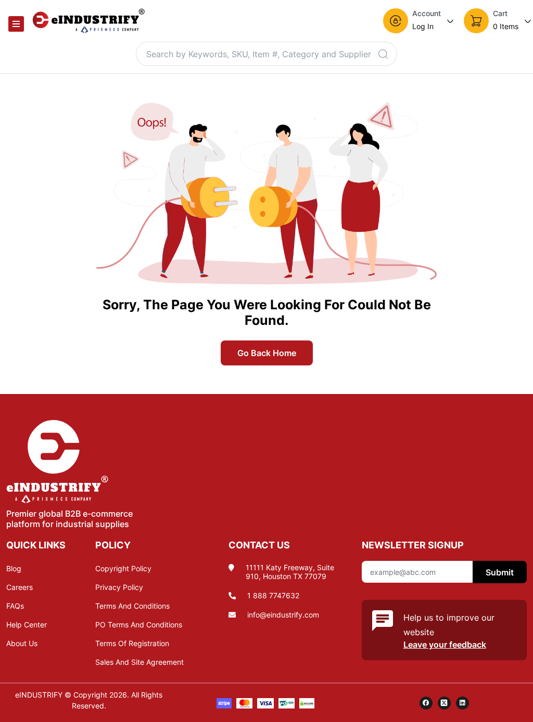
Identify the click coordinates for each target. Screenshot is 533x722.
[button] (419, 21)
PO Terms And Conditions (138, 624)
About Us (21, 643)
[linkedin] (462, 703)
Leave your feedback (444, 644)
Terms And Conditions (132, 605)
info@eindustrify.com (283, 614)
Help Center (26, 624)
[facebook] (426, 703)
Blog (13, 568)
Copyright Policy (123, 568)
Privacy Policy (119, 587)
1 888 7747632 (273, 595)
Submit (500, 572)
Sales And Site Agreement (139, 662)
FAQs (15, 605)
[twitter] (444, 703)
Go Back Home (266, 353)
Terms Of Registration (132, 643)
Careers (19, 587)
